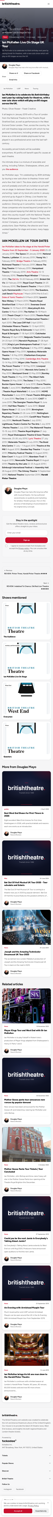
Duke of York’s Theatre (12, 297)
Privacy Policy (33, 1506)
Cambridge (31, 359)
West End (8, 685)
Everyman (8, 717)
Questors (8, 757)
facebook (20, 1489)
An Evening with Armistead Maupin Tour (24, 1307)
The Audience (9, 637)
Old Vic (15, 279)
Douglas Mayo (20, 488)
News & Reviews (16, 29)
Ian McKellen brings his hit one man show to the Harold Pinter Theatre (25, 1375)
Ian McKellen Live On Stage (15, 676)
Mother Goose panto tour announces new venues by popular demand (24, 1101)
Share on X (13, 73)
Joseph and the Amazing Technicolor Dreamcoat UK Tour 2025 (22, 953)
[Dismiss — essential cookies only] (48, 1503)
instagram (8, 1489)
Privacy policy (23, 548)
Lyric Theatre (35, 438)
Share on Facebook (31, 73)
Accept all (18, 1511)
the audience (12, 169)
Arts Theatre (32, 272)
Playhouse (18, 293)
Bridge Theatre (23, 261)
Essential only (41, 1511)
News (28, 29)
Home (4, 29)
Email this (13, 80)
